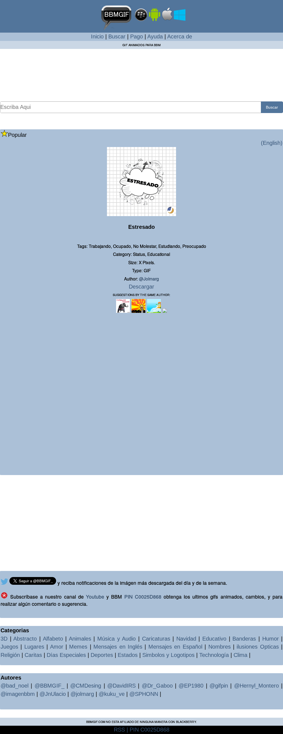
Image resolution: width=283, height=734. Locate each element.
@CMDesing (85, 686)
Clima (240, 655)
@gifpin (218, 686)
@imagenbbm (18, 694)
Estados (128, 655)
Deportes (102, 655)
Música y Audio (116, 639)
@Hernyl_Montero (256, 686)
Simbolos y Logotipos (168, 655)
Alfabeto (53, 639)
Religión (10, 655)
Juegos (9, 647)
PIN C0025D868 (142, 596)
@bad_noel (14, 686)
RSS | (121, 730)
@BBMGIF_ (49, 686)
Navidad (186, 639)
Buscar (116, 36)
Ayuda (155, 36)
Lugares (34, 647)
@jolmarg (149, 279)
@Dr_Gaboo (157, 686)
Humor (270, 639)
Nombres (219, 647)
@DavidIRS (121, 686)
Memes (78, 647)
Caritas (33, 655)
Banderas (244, 639)
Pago (136, 36)
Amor (56, 647)
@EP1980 (191, 686)
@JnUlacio (53, 694)
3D (4, 639)
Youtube (95, 596)
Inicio (97, 36)
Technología (214, 655)
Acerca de (179, 36)
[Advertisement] (141, 74)
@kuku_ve (112, 694)
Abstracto (25, 639)
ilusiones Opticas (258, 647)
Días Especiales (66, 655)
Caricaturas (156, 639)
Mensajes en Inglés (117, 647)
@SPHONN (143, 694)
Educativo (214, 639)
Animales (80, 639)
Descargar (141, 287)
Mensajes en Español (175, 647)
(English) (271, 143)
